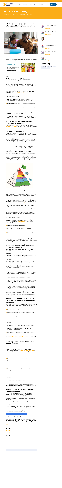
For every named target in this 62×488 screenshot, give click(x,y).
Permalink (19, 438)
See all (42, 69)
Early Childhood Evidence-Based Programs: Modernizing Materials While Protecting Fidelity (51, 39)
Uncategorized (13, 438)
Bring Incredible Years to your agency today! (16, 414)
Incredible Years (49, 66)
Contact (46, 4)
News (54, 66)
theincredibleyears (17, 28)
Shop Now (53, 4)
